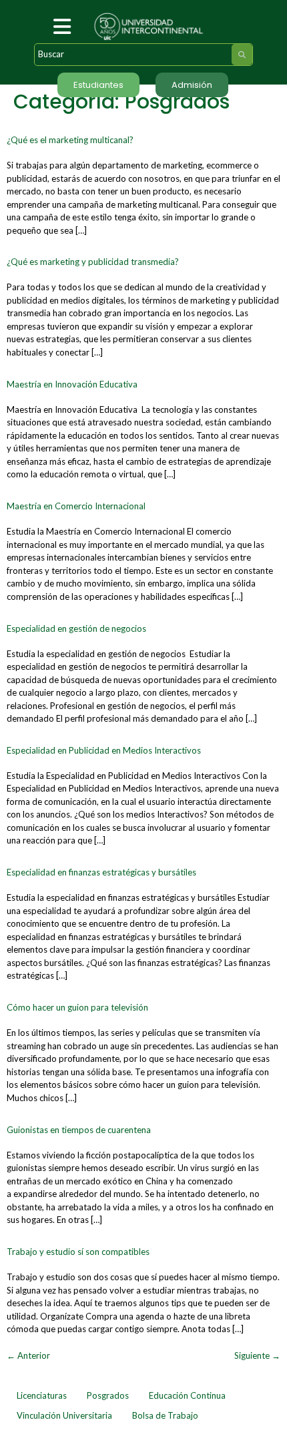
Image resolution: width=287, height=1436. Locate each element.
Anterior (28, 1355)
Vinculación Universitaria (64, 1415)
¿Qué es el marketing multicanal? (70, 139)
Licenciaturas (42, 1395)
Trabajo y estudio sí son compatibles (78, 1251)
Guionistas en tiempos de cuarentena (79, 1129)
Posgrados (108, 1395)
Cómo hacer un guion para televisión (77, 1007)
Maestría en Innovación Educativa (72, 384)
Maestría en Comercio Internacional (76, 506)
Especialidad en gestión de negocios (76, 628)
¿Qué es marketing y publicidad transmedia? (93, 261)
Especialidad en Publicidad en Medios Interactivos (104, 750)
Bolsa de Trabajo (165, 1415)
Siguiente (257, 1355)
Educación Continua (187, 1395)
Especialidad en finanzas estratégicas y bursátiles (101, 872)
